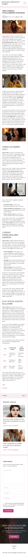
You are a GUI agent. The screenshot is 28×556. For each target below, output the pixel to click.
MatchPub (4, 388)
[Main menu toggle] (24, 3)
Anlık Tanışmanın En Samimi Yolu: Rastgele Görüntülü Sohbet (12, 445)
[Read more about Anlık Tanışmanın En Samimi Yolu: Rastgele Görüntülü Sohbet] (14, 435)
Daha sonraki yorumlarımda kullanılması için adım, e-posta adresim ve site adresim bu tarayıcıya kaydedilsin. (13, 505)
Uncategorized (15, 425)
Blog (14, 548)
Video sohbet (5, 36)
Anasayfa (14, 546)
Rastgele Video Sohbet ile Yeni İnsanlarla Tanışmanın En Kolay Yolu (14, 421)
